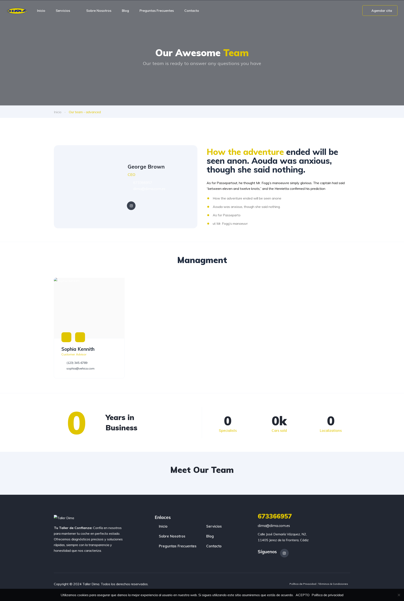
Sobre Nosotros (98, 10)
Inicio (41, 10)
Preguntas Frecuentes (157, 10)
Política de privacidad (327, 595)
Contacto (191, 10)
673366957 (142, 182)
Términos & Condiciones (333, 583)
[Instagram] (131, 205)
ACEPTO (303, 595)
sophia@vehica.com (80, 368)
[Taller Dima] (17, 10)
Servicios (63, 10)
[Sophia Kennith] (89, 308)
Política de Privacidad (303, 583)
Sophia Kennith (77, 349)
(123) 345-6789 (76, 363)
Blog (125, 10)
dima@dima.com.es (148, 188)
